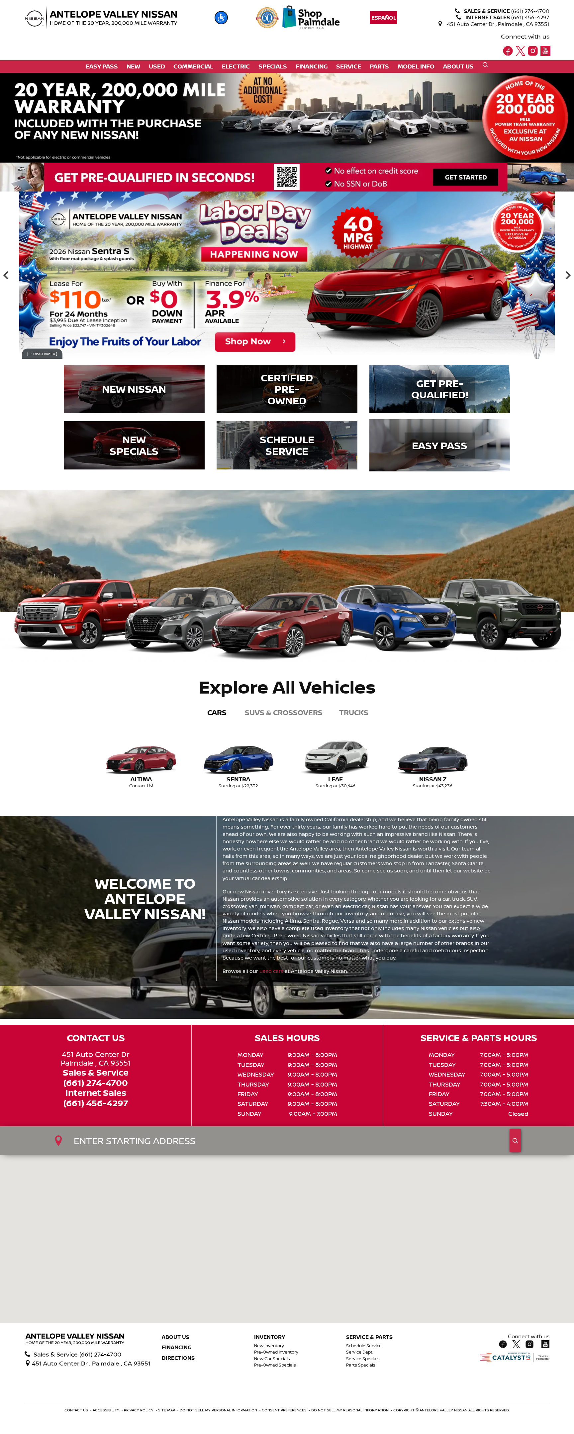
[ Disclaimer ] (42, 353)
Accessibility (106, 1410)
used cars (271, 971)
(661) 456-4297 (95, 1103)
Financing (176, 1348)
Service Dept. (359, 1352)
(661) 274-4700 (95, 1083)
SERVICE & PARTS (369, 1337)
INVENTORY (269, 1337)
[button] (221, 17)
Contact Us (76, 1410)
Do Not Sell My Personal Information (219, 1410)
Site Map (167, 1410)
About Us (175, 1337)
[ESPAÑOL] (384, 17)
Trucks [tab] (353, 712)
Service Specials (363, 1358)
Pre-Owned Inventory (276, 1352)
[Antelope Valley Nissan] (101, 17)
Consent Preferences (284, 1410)
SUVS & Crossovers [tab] (284, 712)
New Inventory (269, 1345)
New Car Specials (272, 1358)
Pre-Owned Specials (275, 1365)
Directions (178, 1358)
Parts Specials (360, 1365)
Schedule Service (364, 1345)
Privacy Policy (139, 1410)
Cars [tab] (217, 712)
